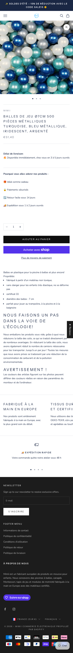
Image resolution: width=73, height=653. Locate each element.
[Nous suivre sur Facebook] (5, 609)
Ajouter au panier (36, 239)
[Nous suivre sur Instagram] (14, 609)
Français (51, 619)
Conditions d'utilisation (15, 541)
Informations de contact (16, 530)
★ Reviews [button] (70, 329)
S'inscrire (16, 511)
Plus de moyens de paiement (36, 257)
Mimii (7, 110)
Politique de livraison (14, 553)
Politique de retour (13, 547)
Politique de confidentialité (17, 536)
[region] (36, 453)
